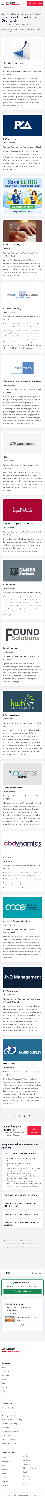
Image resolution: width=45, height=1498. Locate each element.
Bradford (4, 1469)
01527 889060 (9, 792)
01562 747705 (9, 1068)
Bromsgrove (7, 796)
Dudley (25, 1456)
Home (3, 1367)
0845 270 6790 (9, 312)
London (26, 1484)
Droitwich (6, 71)
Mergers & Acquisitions (9, 1439)
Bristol (3, 1473)
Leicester (26, 1476)
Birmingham (5, 1461)
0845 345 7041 (9, 67)
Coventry (4, 1481)
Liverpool (26, 1480)
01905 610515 (9, 719)
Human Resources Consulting (11, 1420)
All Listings (5, 1371)
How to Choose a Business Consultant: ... (18, 1309)
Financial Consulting (8, 1412)
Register (4, 1387)
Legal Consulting (7, 1435)
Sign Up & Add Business (22, 1291)
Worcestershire (16, 71)
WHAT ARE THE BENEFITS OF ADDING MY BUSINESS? (22, 1223)
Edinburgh (26, 1460)
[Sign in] (23, 3)
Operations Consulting (9, 1423)
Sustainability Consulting (9, 1443)
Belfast (3, 1457)
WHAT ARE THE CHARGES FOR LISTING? (21, 1195)
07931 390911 (9, 461)
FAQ (3, 1391)
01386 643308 (9, 652)
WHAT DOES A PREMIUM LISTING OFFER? (21, 1214)
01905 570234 (9, 588)
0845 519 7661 (9, 385)
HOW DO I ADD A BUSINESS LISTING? (20, 1153)
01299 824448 (9, 995)
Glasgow (26, 1464)
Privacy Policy (6, 1395)
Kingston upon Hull (29, 1468)
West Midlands (27, 71)
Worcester (6, 147)
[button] (40, 1273)
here (12, 1158)
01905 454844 (9, 143)
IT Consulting (6, 1427)
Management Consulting (9, 1431)
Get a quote (5, 1375)
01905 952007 (9, 861)
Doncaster (5, 1485)
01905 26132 (9, 528)
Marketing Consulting (8, 1416)
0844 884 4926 (9, 249)
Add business (34, 1130)
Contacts (4, 1379)
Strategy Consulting (8, 1408)
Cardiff (3, 1477)
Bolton (3, 1465)
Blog (3, 1383)
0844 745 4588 (9, 925)
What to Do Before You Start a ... (27, 1319)
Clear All (35, 1273)
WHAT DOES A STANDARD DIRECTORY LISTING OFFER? (20, 1204)
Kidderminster (8, 1072)
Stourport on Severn (10, 999)
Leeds (25, 1472)
